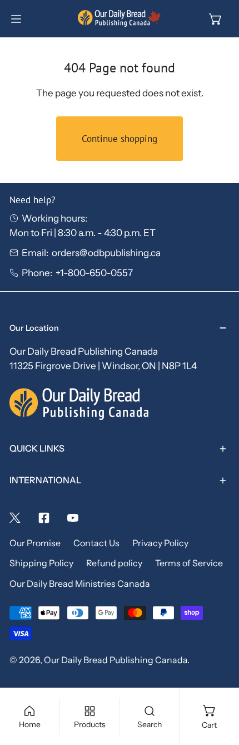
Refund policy (114, 563)
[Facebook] (43, 518)
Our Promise (35, 543)
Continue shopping (119, 139)
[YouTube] (72, 518)
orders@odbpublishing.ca (106, 252)
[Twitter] (15, 518)
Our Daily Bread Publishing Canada (115, 660)
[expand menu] (16, 19)
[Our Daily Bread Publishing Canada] (119, 18)
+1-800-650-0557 (94, 272)
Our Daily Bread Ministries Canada (79, 584)
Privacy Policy (160, 543)
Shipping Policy (41, 563)
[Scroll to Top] (217, 684)
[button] (216, 19)
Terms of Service (189, 563)
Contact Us (96, 543)
